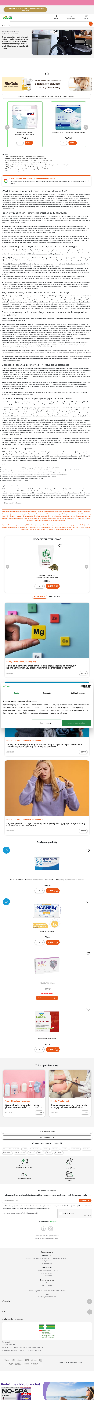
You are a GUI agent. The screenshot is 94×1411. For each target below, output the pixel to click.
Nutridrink (58, 1152)
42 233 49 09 (47, 1286)
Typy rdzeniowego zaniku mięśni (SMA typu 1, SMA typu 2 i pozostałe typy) (29, 160)
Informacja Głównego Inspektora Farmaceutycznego (21, 1350)
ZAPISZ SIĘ (84, 1200)
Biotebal (64, 1149)
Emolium (40, 1152)
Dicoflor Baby (34, 1149)
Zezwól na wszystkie (76, 723)
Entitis (24, 1149)
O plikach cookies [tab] (77, 693)
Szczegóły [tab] (47, 693)
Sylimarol (55, 1149)
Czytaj (83, 673)
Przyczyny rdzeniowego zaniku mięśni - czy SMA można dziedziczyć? (26, 162)
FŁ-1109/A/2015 (8, 1345)
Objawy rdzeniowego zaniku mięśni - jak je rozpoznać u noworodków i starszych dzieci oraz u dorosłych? (37, 165)
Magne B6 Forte (20, 1152)
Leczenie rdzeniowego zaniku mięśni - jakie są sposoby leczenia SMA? (27, 169)
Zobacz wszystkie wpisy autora (13, 503)
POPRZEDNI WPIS (48, 1131)
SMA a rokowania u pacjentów (15, 171)
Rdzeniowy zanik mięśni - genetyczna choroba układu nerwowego (26, 158)
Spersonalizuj (45, 723)
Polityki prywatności (30, 1213)
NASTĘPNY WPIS (46, 1137)
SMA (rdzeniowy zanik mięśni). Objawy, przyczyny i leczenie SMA (25, 156)
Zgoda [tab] (16, 693)
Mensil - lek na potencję (11, 1149)
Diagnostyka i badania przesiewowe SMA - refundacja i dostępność (26, 167)
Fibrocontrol (75, 1149)
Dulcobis (45, 1149)
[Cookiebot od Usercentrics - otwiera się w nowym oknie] (81, 686)
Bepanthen (86, 1149)
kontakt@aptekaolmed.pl (47, 1297)
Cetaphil (31, 1152)
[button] (7, 127)
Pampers (49, 1152)
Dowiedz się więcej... (69, 96)
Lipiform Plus (7, 1152)
